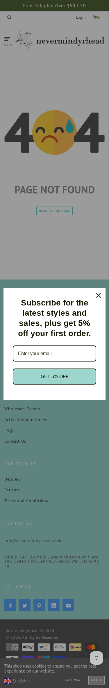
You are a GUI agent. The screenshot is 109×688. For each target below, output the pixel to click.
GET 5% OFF (55, 376)
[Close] (99, 295)
